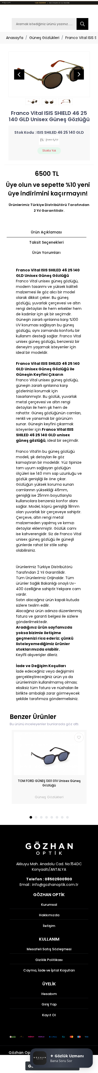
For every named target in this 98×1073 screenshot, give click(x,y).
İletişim (49, 925)
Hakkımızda (49, 915)
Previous (19, 74)
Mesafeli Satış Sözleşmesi (49, 949)
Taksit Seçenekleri (46, 242)
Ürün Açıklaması (46, 232)
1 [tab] (31, 817)
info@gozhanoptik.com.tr (55, 884)
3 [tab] (41, 817)
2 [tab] (36, 817)
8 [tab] (67, 817)
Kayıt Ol (49, 1015)
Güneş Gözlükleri (44, 37)
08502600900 (58, 879)
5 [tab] (51, 817)
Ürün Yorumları (46, 252)
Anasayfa (14, 37)
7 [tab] (62, 817)
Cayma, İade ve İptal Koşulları (49, 970)
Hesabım (49, 993)
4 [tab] (46, 817)
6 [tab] (57, 817)
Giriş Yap (49, 1004)
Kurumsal (49, 904)
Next (78, 74)
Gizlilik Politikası (49, 959)
